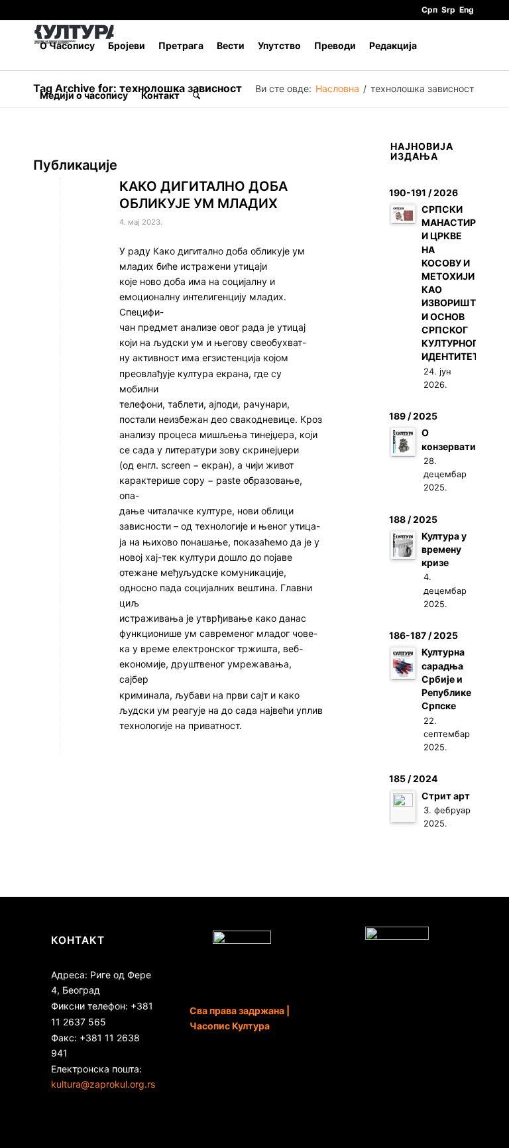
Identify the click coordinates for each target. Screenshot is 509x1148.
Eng (466, 10)
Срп (429, 10)
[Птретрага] (196, 95)
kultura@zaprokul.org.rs (103, 1084)
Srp (448, 10)
